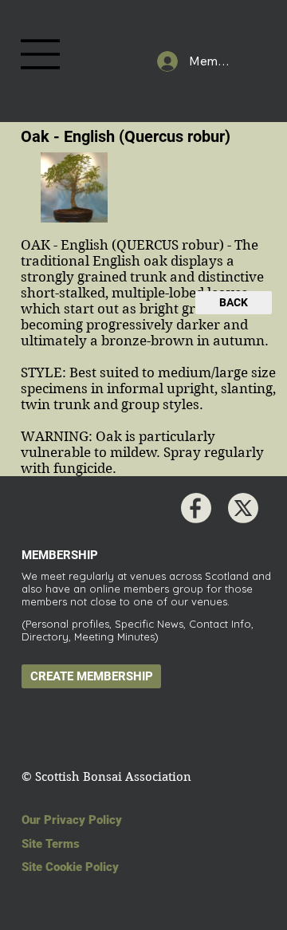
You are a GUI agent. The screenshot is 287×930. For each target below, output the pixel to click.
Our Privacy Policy (72, 820)
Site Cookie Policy (70, 867)
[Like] (196, 508)
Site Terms (51, 844)
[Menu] (41, 54)
